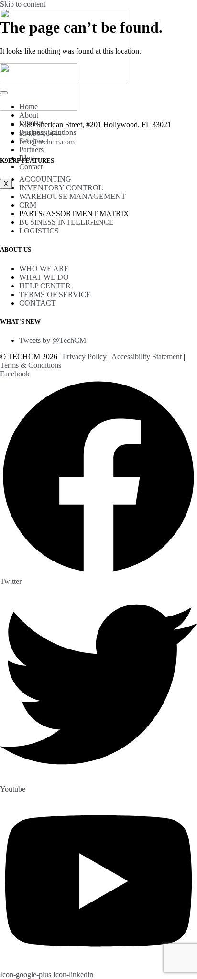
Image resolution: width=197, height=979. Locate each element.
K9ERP (31, 124)
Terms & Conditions (30, 365)
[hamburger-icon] (4, 92)
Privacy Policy (85, 356)
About (28, 115)
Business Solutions (47, 132)
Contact (31, 167)
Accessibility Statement (146, 356)
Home (28, 106)
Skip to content (22, 4)
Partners (31, 149)
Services (31, 141)
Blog (26, 158)
